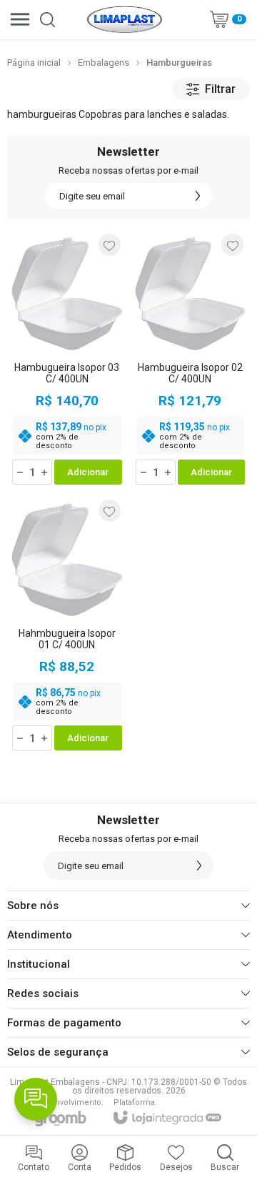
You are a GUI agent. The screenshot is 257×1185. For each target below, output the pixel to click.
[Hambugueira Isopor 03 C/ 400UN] (67, 358)
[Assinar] (197, 196)
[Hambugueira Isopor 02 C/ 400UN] (190, 358)
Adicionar (88, 472)
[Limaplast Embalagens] (125, 19)
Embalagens (103, 62)
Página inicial (34, 62)
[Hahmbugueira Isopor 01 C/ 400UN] (67, 624)
